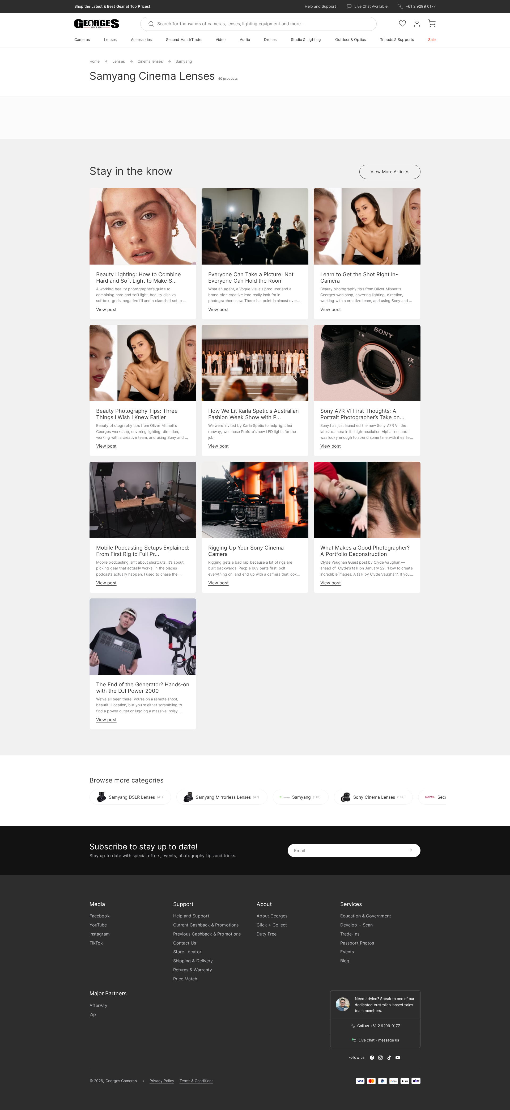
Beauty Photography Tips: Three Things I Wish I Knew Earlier (137, 414)
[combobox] (258, 24)
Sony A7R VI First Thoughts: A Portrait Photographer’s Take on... (362, 414)
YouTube (98, 925)
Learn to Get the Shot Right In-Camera (359, 277)
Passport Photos (357, 943)
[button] (96, 24)
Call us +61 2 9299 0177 (378, 1026)
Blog (344, 960)
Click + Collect (272, 925)
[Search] (154, 24)
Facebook (100, 915)
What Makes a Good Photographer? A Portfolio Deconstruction (365, 551)
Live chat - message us (379, 1040)
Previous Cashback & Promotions (207, 934)
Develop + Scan (356, 925)
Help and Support (320, 6)
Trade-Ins (349, 934)
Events (347, 951)
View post (106, 309)
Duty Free (267, 934)
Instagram (100, 934)
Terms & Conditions (196, 1080)
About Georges (272, 915)
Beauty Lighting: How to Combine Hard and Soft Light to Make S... (138, 277)
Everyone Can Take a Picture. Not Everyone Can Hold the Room (251, 277)
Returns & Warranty (192, 969)
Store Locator (187, 951)
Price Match (185, 978)
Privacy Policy (162, 1080)
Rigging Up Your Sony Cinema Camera (246, 551)
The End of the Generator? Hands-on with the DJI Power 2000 (142, 687)
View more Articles (390, 171)
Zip (93, 1014)
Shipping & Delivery (193, 960)
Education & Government (365, 915)
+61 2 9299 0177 (421, 6)
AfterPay (98, 1005)
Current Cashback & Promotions (206, 925)
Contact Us (184, 943)
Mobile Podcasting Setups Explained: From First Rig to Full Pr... (142, 551)
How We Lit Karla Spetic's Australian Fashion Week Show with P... (253, 414)
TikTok (96, 943)
